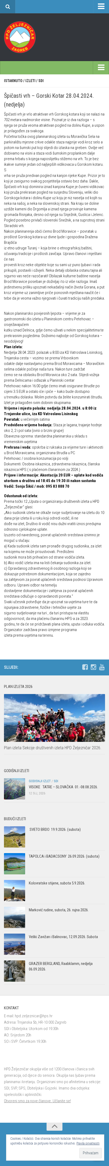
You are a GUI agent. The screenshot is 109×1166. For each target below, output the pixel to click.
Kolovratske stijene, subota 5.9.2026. (57, 883)
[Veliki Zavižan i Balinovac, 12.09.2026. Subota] (14, 944)
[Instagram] (93, 667)
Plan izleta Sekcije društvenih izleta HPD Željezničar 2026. (52, 747)
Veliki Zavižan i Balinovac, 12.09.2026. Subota (63, 936)
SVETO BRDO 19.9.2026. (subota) (55, 829)
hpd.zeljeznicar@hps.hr (34, 1016)
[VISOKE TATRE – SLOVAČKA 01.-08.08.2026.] (14, 788)
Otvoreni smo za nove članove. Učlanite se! (37, 1101)
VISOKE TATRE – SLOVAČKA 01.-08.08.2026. (63, 787)
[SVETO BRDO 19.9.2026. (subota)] (14, 837)
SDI (41, 81)
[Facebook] (85, 667)
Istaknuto (13, 81)
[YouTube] (102, 667)
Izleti (30, 81)
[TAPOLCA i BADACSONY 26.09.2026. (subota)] (14, 863)
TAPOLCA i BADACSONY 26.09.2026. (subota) (64, 856)
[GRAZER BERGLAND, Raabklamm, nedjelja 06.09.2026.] (14, 971)
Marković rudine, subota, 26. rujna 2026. (59, 910)
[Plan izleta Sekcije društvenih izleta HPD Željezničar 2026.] (54, 718)
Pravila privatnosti (87, 1143)
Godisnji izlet (40, 781)
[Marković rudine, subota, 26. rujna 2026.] (14, 917)
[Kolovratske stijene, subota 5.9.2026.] (14, 890)
